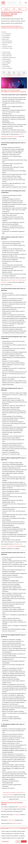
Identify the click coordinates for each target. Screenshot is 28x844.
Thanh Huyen (11, 820)
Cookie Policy (5, 841)
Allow (18, 841)
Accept (24, 841)
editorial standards (17, 823)
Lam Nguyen (16, 814)
